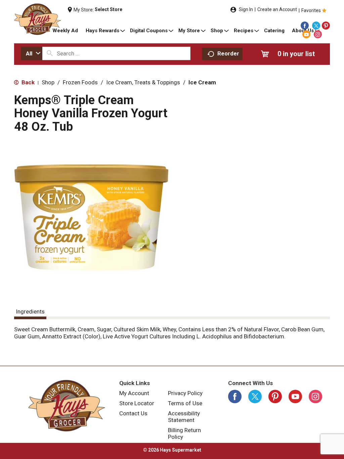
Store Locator (136, 403)
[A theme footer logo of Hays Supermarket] (66, 405)
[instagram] (318, 34)
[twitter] (316, 26)
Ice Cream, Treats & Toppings (143, 82)
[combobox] (31, 53)
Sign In (246, 9)
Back (27, 82)
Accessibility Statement (184, 416)
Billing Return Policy (184, 433)
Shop (48, 82)
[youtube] (306, 34)
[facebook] (305, 26)
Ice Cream (202, 82)
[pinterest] (326, 26)
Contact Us (133, 413)
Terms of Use (185, 403)
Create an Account (277, 9)
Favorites (311, 10)
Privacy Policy (185, 393)
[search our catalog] (49, 53)
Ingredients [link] (30, 311)
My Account (134, 393)
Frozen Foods (80, 82)
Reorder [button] (228, 53)
